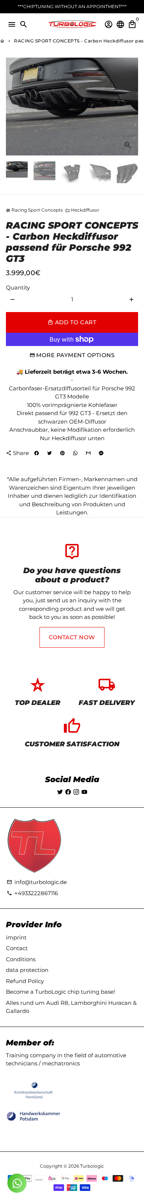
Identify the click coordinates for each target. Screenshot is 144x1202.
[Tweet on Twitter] (49, 453)
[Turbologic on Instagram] (76, 791)
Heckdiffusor (82, 210)
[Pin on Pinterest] (62, 453)
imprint (16, 937)
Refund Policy (25, 980)
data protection (27, 969)
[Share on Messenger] (101, 453)
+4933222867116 (32, 893)
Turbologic (92, 1166)
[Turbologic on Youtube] (84, 791)
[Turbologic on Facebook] (68, 791)
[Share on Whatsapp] (75, 453)
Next (131, 106)
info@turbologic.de (37, 882)
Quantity (18, 287)
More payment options (75, 355)
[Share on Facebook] (36, 453)
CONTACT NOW (72, 637)
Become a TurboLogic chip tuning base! (60, 991)
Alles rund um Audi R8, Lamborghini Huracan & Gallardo (71, 1007)
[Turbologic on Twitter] (60, 791)
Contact (17, 948)
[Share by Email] (88, 453)
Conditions (20, 959)
